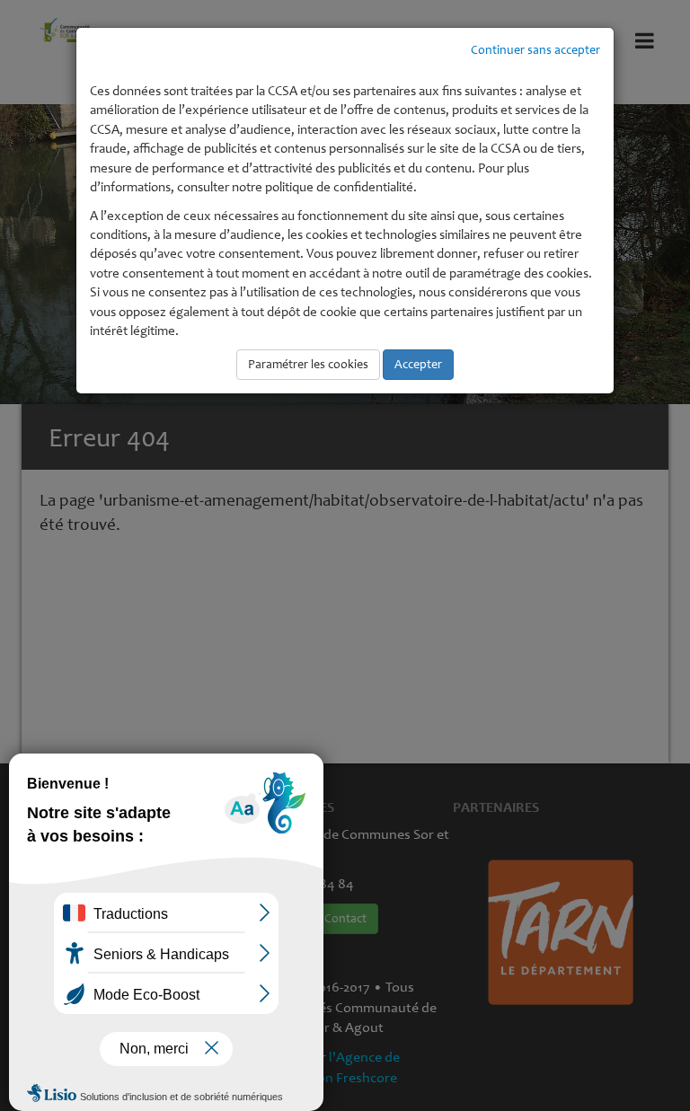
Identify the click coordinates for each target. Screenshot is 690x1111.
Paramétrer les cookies (308, 364)
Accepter (418, 364)
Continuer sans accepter (535, 49)
